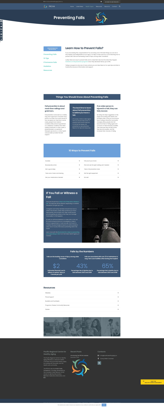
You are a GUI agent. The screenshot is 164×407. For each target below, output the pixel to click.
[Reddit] (1, 26)
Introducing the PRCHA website (79, 355)
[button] (84, 6)
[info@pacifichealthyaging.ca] (99, 355)
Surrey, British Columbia (107, 358)
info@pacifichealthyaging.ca (108, 355)
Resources (48, 70)
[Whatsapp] (1, 31)
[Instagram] (1, 36)
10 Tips (46, 58)
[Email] (1, 34)
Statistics (47, 66)
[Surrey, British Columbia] (99, 358)
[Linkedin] (1, 29)
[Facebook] (101, 1)
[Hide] (0, 41)
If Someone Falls (50, 62)
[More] (1, 39)
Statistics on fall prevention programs (76, 61)
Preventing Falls (50, 54)
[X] (1, 24)
